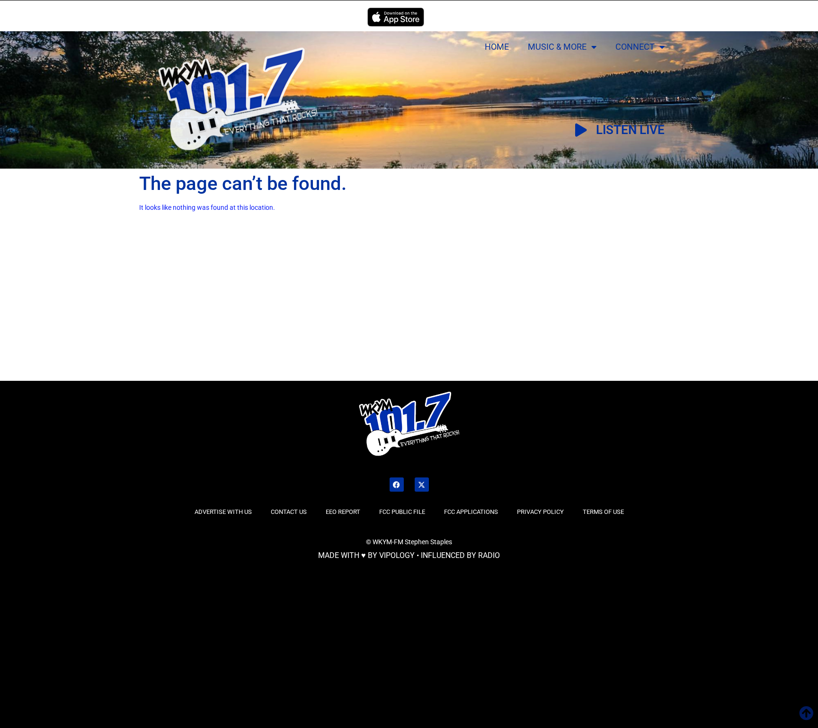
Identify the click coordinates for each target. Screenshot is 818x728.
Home (497, 47)
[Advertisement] (140, 309)
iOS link (395, 17)
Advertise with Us (223, 511)
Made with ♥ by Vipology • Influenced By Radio (409, 555)
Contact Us (289, 511)
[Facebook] (397, 484)
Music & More (557, 47)
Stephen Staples (428, 542)
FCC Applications (471, 511)
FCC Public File (402, 511)
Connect (635, 47)
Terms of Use (603, 511)
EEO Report (343, 511)
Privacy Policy (540, 511)
